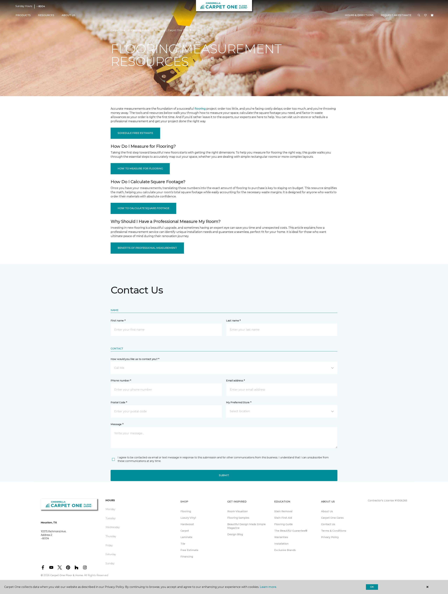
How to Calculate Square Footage (143, 208)
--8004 (40, 6)
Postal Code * (119, 402)
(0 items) (432, 15)
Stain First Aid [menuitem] (283, 517)
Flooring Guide (140, 30)
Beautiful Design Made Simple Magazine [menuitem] (246, 526)
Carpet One (118, 30)
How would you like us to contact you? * (135, 359)
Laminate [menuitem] (186, 537)
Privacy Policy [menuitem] (330, 537)
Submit (224, 475)
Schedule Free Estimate (135, 133)
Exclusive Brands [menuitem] (285, 550)
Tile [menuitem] (182, 543)
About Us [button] (68, 15)
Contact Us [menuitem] (328, 524)
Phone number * (121, 380)
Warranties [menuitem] (281, 537)
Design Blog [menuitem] (235, 534)
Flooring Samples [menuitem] (238, 517)
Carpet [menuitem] (184, 530)
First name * (118, 320)
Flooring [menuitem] (185, 511)
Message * (117, 424)
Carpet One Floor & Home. (66, 575)
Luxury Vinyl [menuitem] (188, 517)
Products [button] (23, 15)
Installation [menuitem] (281, 543)
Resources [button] (46, 15)
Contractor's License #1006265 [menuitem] (387, 500)
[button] (419, 15)
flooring (200, 108)
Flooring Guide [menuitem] (283, 524)
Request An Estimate (396, 15)
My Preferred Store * (238, 402)
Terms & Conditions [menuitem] (333, 530)
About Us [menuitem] (327, 511)
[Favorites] (425, 15)
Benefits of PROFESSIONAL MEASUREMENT (147, 247)
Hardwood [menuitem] (187, 524)
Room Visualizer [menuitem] (237, 511)
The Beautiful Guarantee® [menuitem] (290, 530)
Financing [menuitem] (186, 556)
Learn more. (268, 587)
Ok (372, 586)
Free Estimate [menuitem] (189, 550)
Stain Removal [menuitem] (283, 511)
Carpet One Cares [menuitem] (332, 517)
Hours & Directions (359, 15)
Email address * (235, 380)
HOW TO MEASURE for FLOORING (140, 168)
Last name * (233, 320)
